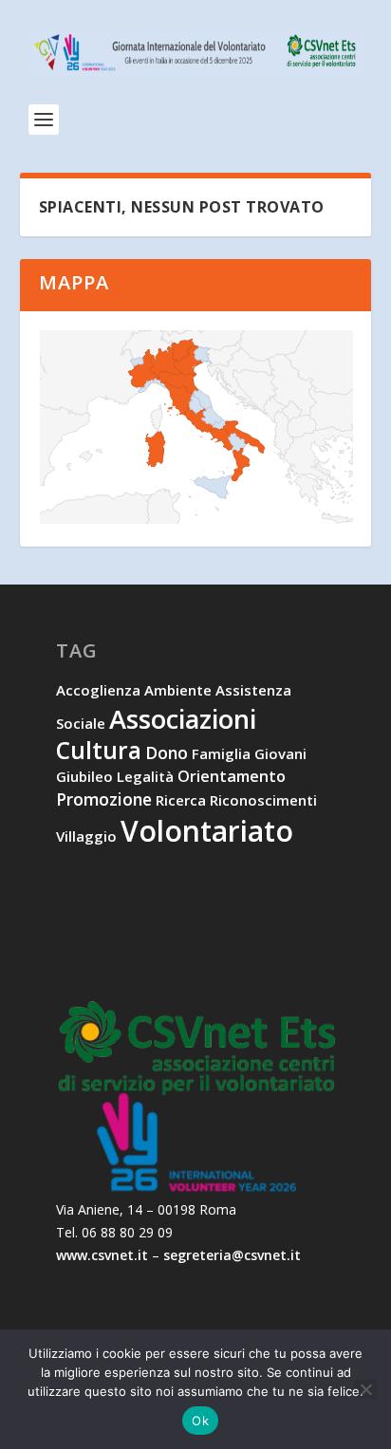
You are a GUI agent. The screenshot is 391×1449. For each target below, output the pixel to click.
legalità (145, 776)
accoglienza (98, 689)
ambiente (178, 689)
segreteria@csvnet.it (232, 1255)
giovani (280, 753)
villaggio (86, 836)
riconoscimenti (263, 799)
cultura (98, 750)
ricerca (181, 799)
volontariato (207, 830)
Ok (200, 1420)
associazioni (182, 718)
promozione (104, 799)
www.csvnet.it (102, 1255)
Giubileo (84, 776)
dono (166, 752)
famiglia (221, 753)
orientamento (231, 776)
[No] (365, 1389)
